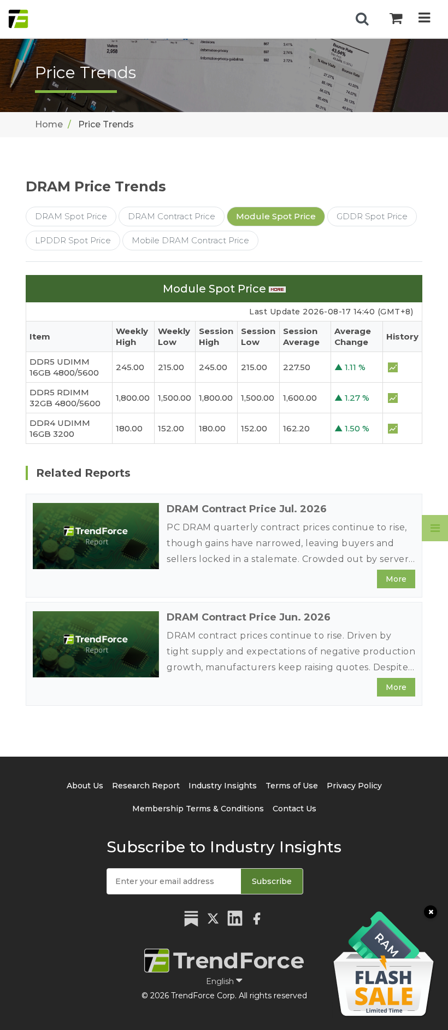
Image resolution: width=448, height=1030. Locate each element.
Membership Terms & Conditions (198, 809)
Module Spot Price (276, 216)
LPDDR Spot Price (73, 240)
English (221, 981)
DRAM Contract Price (171, 216)
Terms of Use (292, 786)
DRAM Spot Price (71, 216)
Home (49, 124)
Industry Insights (222, 786)
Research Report (146, 786)
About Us (85, 786)
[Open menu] (424, 19)
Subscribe (272, 881)
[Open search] (362, 19)
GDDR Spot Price (372, 216)
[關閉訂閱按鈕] (430, 911)
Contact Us (294, 809)
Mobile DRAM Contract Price (190, 240)
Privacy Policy (354, 786)
